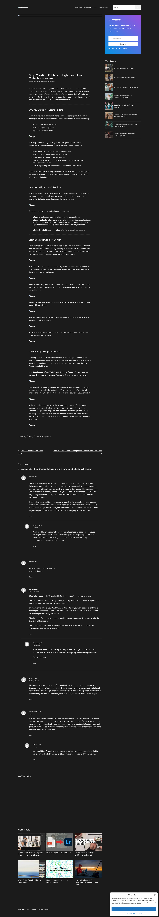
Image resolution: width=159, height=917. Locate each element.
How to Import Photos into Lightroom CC (57, 881)
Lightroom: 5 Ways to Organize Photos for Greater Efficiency (30, 854)
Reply (30, 516)
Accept (134, 909)
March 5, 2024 (33, 476)
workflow (48, 436)
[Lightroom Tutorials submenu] (90, 7)
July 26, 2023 (33, 589)
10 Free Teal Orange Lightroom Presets (126, 87)
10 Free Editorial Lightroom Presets (124, 77)
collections (22, 436)
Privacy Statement (137, 913)
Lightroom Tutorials (41, 81)
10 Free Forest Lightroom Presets (124, 68)
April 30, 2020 (33, 678)
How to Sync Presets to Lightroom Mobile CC (84, 854)
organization (39, 436)
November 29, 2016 (35, 711)
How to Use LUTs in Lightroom (58, 853)
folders (30, 436)
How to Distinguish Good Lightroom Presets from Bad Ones (77, 451)
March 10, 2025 (37, 525)
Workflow (52, 81)
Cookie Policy (128, 913)
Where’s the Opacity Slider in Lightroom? (29, 881)
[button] (155, 895)
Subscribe (123, 44)
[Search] (138, 7)
